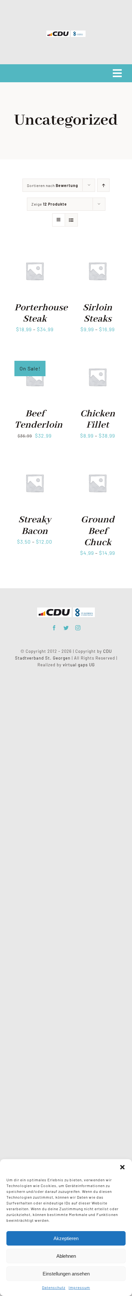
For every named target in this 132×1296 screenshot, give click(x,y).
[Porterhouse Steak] (35, 250)
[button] (122, 1167)
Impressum (79, 1287)
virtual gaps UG (79, 664)
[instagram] (78, 627)
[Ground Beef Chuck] (97, 462)
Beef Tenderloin (38, 419)
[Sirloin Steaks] (97, 250)
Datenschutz (53, 1287)
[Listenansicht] (71, 220)
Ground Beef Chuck (97, 531)
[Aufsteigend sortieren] (103, 185)
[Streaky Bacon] (35, 462)
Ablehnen (66, 1256)
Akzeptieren (66, 1238)
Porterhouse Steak (41, 313)
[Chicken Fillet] (97, 356)
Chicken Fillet (97, 419)
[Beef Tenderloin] (35, 356)
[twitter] (66, 627)
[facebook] (54, 627)
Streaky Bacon (34, 525)
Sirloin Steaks (97, 313)
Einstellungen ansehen (66, 1273)
